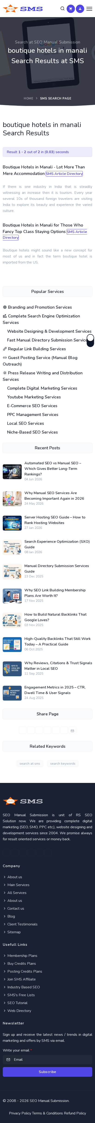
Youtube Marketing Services (33, 397)
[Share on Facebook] (22, 730)
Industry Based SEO (23, 987)
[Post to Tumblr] (55, 730)
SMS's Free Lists (20, 995)
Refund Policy (75, 1113)
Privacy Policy (20, 1113)
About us (14, 877)
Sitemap (13, 932)
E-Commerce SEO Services (31, 406)
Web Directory (18, 1010)
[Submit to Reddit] (64, 730)
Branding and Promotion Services (39, 307)
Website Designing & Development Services (49, 331)
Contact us (15, 908)
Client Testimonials (22, 924)
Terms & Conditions (47, 1113)
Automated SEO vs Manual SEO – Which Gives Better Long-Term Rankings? (52, 469)
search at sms (30, 763)
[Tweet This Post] (31, 730)
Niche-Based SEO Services (32, 432)
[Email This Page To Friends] (72, 730)
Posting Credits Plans (24, 971)
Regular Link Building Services (36, 349)
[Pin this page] (47, 730)
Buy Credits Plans (21, 963)
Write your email (17, 1050)
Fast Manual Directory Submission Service (47, 340)
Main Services (18, 884)
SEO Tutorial (16, 1002)
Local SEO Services (25, 423)
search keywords (62, 763)
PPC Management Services (32, 414)
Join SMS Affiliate (21, 979)
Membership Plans (21, 955)
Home (28, 98)
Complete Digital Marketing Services (41, 388)
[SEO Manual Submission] (47, 801)
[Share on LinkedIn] (39, 730)
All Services (16, 892)
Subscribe (47, 1071)
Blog (10, 916)
